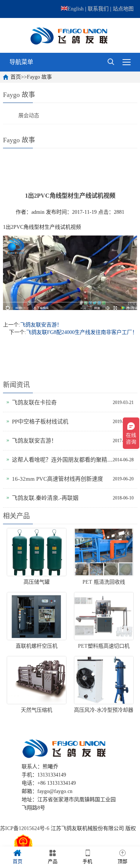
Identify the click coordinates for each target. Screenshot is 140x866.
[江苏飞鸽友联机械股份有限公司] (70, 35)
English (76, 9)
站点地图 (123, 9)
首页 (15, 77)
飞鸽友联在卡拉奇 (34, 402)
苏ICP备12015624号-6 (24, 828)
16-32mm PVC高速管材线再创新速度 (57, 479)
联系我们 (98, 9)
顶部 (122, 861)
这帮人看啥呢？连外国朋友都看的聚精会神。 (62, 460)
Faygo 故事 (39, 77)
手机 (87, 861)
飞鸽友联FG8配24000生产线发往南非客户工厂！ (81, 332)
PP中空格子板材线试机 (40, 422)
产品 (52, 861)
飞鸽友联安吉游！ (41, 325)
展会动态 (28, 115)
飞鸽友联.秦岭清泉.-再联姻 (45, 498)
